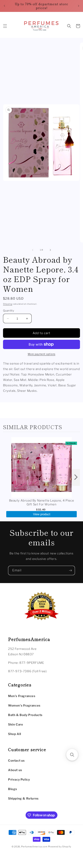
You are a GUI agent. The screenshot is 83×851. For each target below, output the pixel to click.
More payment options (41, 353)
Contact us (16, 760)
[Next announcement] (78, 5)
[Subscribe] (70, 570)
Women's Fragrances (24, 705)
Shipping (7, 304)
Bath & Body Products (25, 715)
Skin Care (15, 724)
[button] (5, 26)
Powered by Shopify (60, 846)
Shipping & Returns (23, 798)
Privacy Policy (19, 779)
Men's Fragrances (21, 696)
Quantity (8, 310)
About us (15, 770)
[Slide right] (50, 250)
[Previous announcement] (4, 5)
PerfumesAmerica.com (34, 846)
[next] (76, 477)
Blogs (12, 789)
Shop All (14, 734)
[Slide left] (32, 250)
